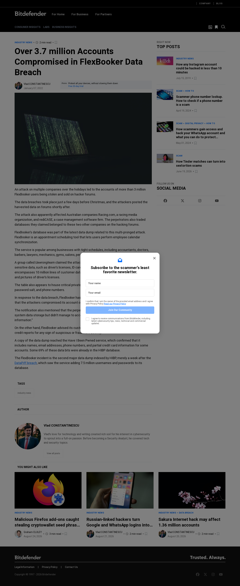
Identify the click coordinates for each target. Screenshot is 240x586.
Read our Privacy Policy (115, 304)
